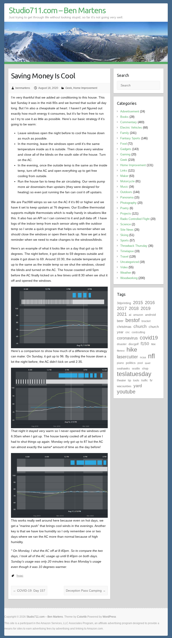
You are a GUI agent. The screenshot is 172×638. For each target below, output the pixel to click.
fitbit (153, 344)
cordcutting (138, 332)
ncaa (143, 357)
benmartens (22, 88)
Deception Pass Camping (86, 590)
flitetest (121, 350)
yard (137, 385)
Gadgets (125, 149)
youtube (126, 392)
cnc (127, 332)
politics (130, 363)
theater (121, 380)
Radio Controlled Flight (135, 219)
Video (124, 267)
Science (125, 224)
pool (140, 363)
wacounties (124, 386)
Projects (125, 213)
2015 (138, 302)
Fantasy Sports (130, 138)
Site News (126, 229)
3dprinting (124, 303)
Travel (124, 256)
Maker (124, 176)
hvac (20, 575)
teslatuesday (134, 374)
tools (136, 380)
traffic (144, 380)
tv (151, 380)
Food (123, 143)
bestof (132, 320)
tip (129, 380)
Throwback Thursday (133, 245)
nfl (151, 356)
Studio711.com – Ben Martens (57, 10)
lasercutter (127, 356)
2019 (145, 308)
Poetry (124, 208)
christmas (124, 327)
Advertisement (129, 111)
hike (132, 349)
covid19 (149, 338)
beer (120, 321)
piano (120, 363)
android (150, 314)
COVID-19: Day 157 (29, 590)
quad (147, 363)
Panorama (126, 197)
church (140, 326)
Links (123, 170)
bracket (146, 321)
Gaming (125, 154)
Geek (68, 88)
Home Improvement (85, 88)
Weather (125, 272)
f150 (145, 343)
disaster (122, 344)
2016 (150, 302)
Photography (128, 202)
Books (124, 116)
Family (124, 133)
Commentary (128, 122)
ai (130, 314)
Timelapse (127, 251)
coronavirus (127, 338)
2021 (122, 314)
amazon (138, 314)
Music (124, 186)
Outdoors (126, 192)
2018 (134, 308)
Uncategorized (129, 262)
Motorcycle (127, 181)
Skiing (124, 235)
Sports (124, 240)
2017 (122, 308)
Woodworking (129, 278)
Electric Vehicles (131, 127)
